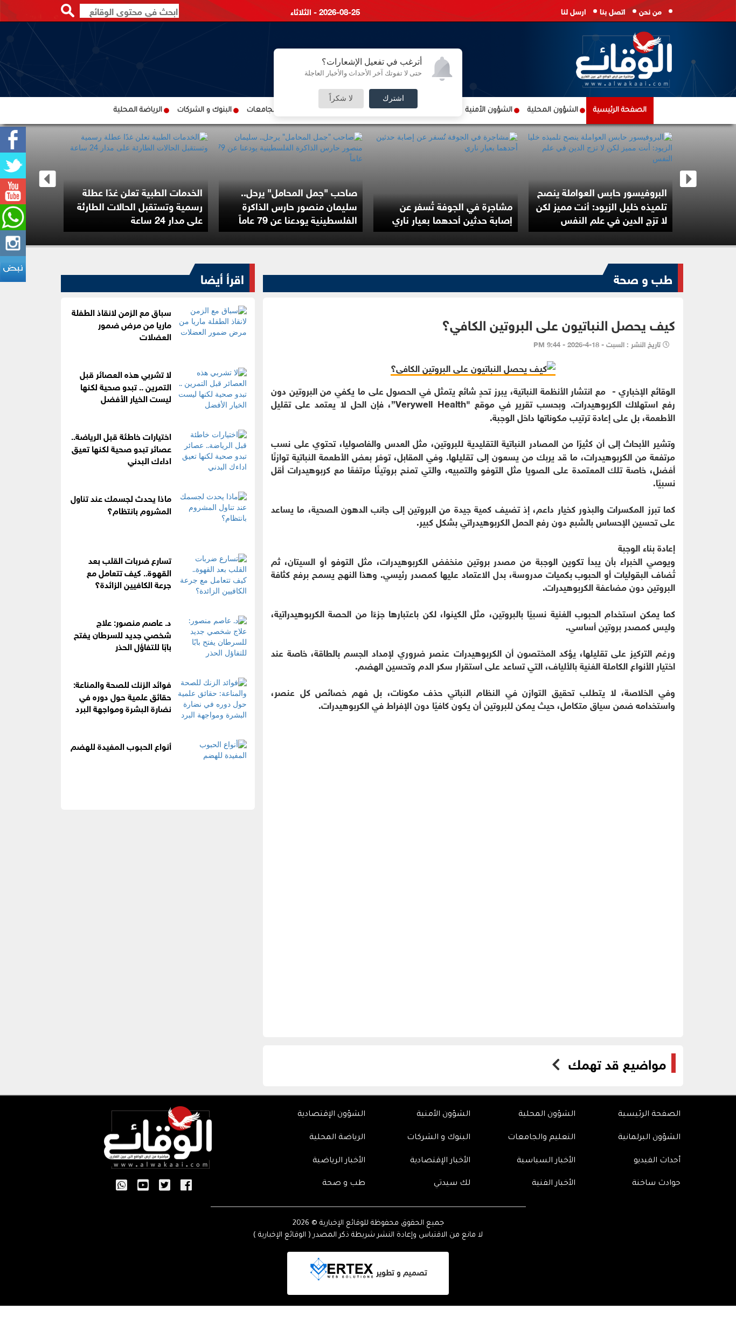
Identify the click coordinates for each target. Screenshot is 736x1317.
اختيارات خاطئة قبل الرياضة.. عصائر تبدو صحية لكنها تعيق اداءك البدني (121, 447)
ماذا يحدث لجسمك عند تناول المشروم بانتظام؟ (121, 503)
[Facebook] (13, 140)
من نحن (650, 10)
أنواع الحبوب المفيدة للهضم (121, 745)
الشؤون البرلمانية (649, 1138)
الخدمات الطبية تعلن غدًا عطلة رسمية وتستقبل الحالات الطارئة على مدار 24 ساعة (140, 205)
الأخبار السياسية (546, 1161)
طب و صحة (643, 277)
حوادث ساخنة (656, 1184)
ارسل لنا (573, 10)
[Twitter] (13, 165)
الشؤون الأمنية (489, 110)
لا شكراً (341, 98)
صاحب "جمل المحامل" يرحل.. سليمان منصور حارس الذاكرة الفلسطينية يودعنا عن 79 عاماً (298, 205)
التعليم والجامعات (541, 1138)
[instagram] (13, 243)
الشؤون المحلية (552, 110)
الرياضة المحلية (138, 110)
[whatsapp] (13, 217)
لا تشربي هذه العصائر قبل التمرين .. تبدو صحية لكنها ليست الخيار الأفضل (125, 385)
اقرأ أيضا (222, 277)
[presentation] (47, 179)
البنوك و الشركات (204, 110)
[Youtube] (13, 191)
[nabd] (13, 269)
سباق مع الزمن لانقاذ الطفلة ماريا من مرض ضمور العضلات (121, 323)
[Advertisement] (473, 786)
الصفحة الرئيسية (620, 110)
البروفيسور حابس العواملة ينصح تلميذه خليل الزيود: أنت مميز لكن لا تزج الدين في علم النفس (601, 205)
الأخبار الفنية (553, 1184)
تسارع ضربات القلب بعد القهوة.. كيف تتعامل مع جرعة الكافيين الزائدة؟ (129, 571)
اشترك (393, 98)
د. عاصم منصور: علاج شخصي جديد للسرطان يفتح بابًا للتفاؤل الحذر (122, 633)
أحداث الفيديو (657, 1161)
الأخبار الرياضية (339, 1161)
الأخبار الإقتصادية (440, 1161)
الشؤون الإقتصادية (331, 1115)
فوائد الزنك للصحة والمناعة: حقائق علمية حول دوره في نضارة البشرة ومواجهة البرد (122, 695)
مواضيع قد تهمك (617, 1063)
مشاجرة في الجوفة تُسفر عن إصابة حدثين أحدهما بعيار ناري (452, 212)
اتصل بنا (613, 10)
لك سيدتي (452, 1184)
